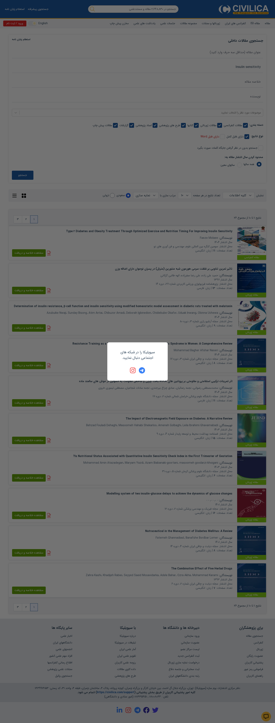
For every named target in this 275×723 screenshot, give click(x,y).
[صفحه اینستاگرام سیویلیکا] (133, 370)
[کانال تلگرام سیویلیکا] (142, 370)
